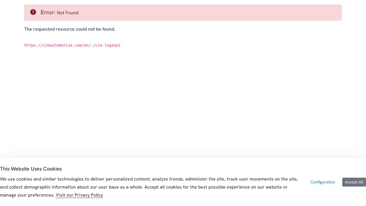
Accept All (354, 182)
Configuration (323, 182)
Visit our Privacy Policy (79, 195)
